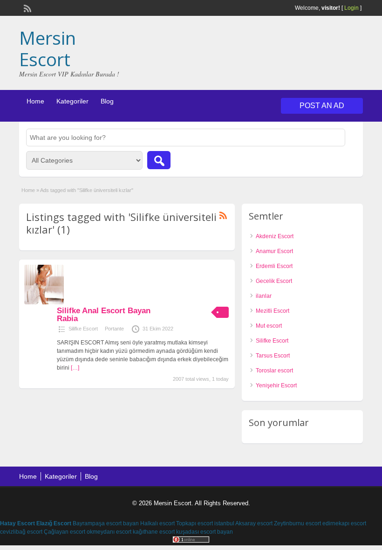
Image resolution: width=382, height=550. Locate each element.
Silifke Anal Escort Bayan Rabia (103, 314)
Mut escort (269, 326)
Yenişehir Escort (276, 385)
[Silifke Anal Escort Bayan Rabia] (44, 302)
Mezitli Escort (272, 311)
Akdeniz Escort (274, 236)
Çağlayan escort (64, 532)
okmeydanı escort (109, 532)
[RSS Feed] (26, 7)
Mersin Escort (47, 48)
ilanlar (264, 296)
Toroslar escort (274, 370)
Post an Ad (322, 106)
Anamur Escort (274, 251)
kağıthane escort (154, 532)
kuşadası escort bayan (204, 532)
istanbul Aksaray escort (243, 523)
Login (351, 8)
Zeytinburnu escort (297, 523)
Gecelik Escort (274, 281)
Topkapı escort (194, 523)
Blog (107, 101)
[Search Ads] (159, 160)
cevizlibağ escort (21, 532)
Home (35, 101)
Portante (114, 328)
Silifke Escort (83, 328)
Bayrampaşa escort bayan (106, 523)
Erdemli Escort (274, 266)
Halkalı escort (157, 523)
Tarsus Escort (273, 355)
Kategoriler (72, 101)
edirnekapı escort (344, 523)
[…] (75, 367)
